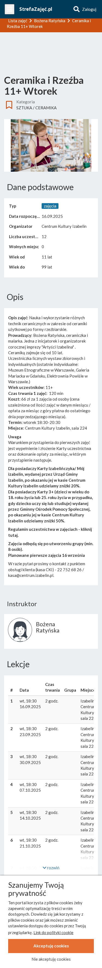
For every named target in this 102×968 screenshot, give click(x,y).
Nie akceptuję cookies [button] (51, 959)
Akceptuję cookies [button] (51, 945)
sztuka (24, 107)
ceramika (46, 107)
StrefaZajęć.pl (35, 9)
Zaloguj (89, 9)
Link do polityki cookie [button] (53, 932)
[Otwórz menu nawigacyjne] (9, 9)
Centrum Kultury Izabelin (64, 226)
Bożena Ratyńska (47, 627)
